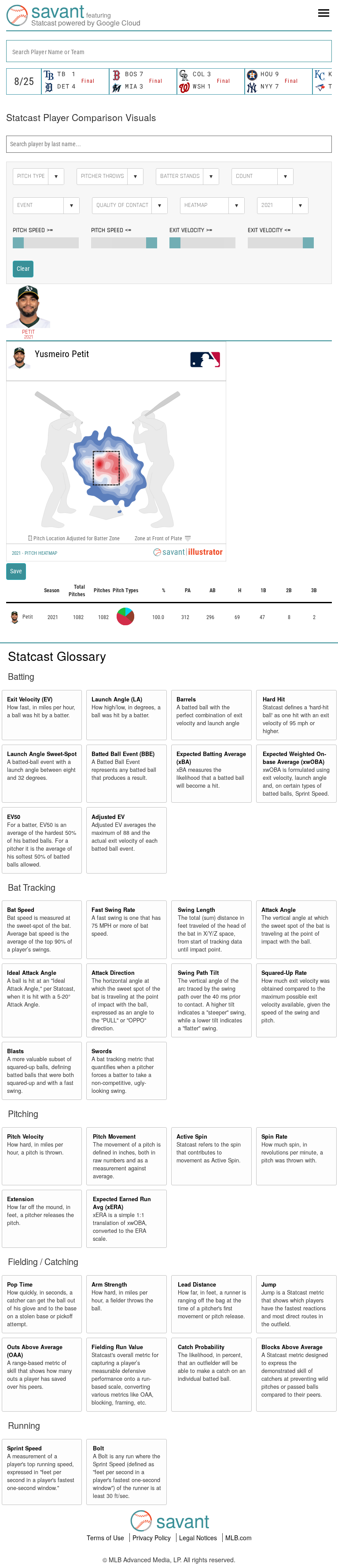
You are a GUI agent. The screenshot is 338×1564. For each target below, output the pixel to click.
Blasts (15, 1051)
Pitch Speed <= (111, 230)
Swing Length (196, 910)
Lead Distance (197, 1284)
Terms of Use (106, 1537)
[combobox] (169, 51)
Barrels (186, 699)
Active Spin (191, 1136)
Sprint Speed (24, 1448)
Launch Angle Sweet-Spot (42, 754)
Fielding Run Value (117, 1347)
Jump (268, 1284)
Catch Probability (201, 1347)
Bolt (98, 1448)
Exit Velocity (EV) (29, 699)
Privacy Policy (152, 1537)
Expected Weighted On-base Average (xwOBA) (294, 758)
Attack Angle (278, 910)
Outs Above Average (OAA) (34, 1351)
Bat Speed (20, 910)
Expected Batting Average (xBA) (211, 758)
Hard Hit (274, 699)
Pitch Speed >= (33, 230)
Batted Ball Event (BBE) (123, 754)
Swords (102, 1051)
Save (16, 571)
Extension (20, 1199)
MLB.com (238, 1537)
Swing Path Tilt (198, 973)
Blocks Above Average (292, 1347)
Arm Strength (109, 1284)
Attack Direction (113, 973)
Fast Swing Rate (113, 910)
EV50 (13, 817)
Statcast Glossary (57, 655)
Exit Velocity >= (190, 230)
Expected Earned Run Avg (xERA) (122, 1203)
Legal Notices (199, 1537)
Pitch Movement (114, 1136)
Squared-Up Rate (284, 973)
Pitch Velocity (25, 1136)
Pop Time (20, 1284)
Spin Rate (274, 1136)
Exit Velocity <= (269, 230)
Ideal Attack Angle (31, 973)
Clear (23, 268)
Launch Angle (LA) (117, 699)
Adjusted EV (108, 817)
